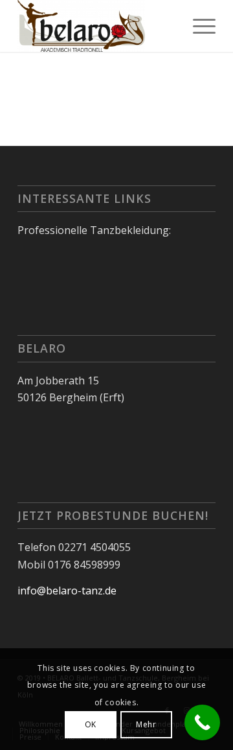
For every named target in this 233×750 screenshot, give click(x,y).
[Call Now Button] (202, 722)
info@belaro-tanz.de (66, 590)
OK (90, 724)
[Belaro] (96, 26)
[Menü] (198, 26)
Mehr (146, 724)
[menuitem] (198, 26)
